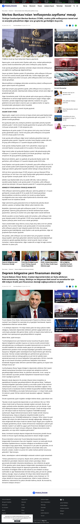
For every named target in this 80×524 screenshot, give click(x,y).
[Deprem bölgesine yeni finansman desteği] (11, 256)
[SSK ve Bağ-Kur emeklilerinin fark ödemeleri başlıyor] (69, 256)
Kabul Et (17, 521)
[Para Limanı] (9, 6)
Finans (40, 6)
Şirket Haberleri (45, 513)
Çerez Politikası (64, 503)
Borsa (25, 6)
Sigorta (4, 513)
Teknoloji (59, 6)
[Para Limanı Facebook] (61, 500)
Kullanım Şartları (64, 508)
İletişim (62, 511)
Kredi (22, 505)
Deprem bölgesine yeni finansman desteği (9, 263)
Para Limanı (4, 10)
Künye (61, 513)
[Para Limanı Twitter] (63, 500)
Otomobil (68, 6)
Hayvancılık (24, 499)
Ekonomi (32, 6)
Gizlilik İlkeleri (64, 505)
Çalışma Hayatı (49, 6)
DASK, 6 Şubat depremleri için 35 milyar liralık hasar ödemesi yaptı (49, 264)
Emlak (42, 510)
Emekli (23, 507)
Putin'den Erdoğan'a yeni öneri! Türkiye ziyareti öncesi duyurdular (29, 264)
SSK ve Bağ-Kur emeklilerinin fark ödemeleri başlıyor (66, 264)
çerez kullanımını (24, 517)
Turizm (42, 515)
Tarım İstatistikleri (45, 502)
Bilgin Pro (44, 520)
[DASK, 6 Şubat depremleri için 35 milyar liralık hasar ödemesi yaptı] (50, 256)
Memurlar (4, 505)
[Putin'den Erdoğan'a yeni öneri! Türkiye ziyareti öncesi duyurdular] (30, 256)
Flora (22, 510)
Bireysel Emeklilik (6, 502)
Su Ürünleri (5, 507)
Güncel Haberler (6, 499)
